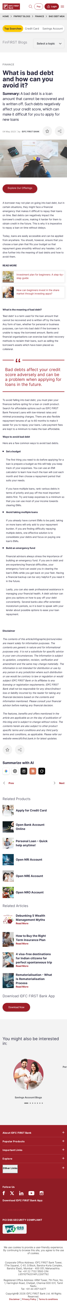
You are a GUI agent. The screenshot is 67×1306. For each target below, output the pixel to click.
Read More (22, 923)
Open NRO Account (30, 892)
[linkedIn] (21, 1193)
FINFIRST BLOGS (22, 16)
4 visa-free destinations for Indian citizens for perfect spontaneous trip (34, 958)
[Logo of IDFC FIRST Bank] (11, 6)
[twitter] (12, 1192)
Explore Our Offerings (20, 187)
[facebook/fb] (4, 1193)
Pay (39, 6)
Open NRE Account (29, 876)
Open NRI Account (29, 859)
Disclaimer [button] (14, 1299)
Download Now (16, 1007)
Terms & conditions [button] (48, 1299)
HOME (6, 16)
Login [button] (54, 6)
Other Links (10, 1168)
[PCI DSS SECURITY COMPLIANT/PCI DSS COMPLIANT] (15, 1228)
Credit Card (32, 28)
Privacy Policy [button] (29, 1299)
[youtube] (31, 1193)
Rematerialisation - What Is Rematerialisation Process (34, 979)
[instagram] (42, 1193)
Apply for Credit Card (31, 810)
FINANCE (39, 16)
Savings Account (52, 28)
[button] (26, 1103)
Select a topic (46, 43)
